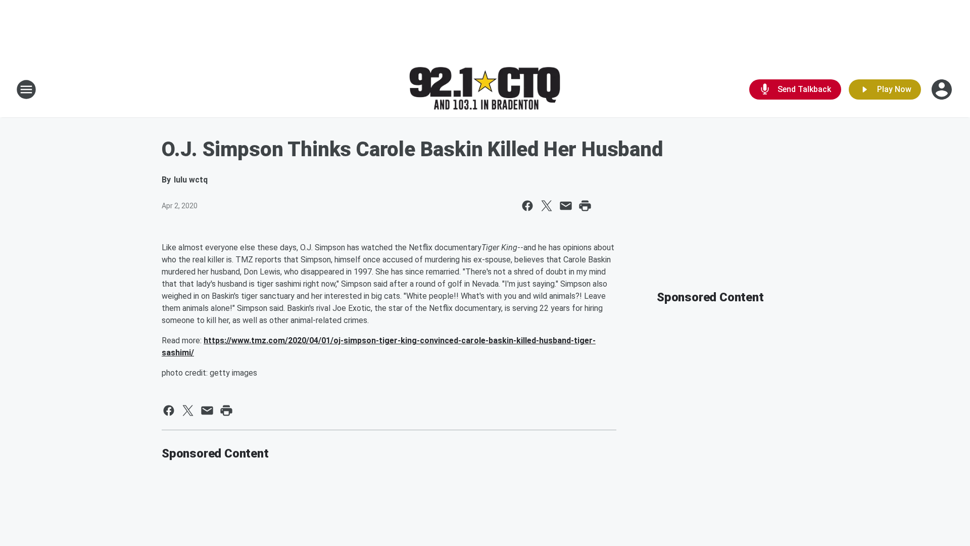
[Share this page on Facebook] (527, 206)
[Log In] (943, 89)
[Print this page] (585, 206)
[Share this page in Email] (566, 206)
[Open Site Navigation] (26, 89)
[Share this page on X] (547, 206)
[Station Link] (485, 90)
